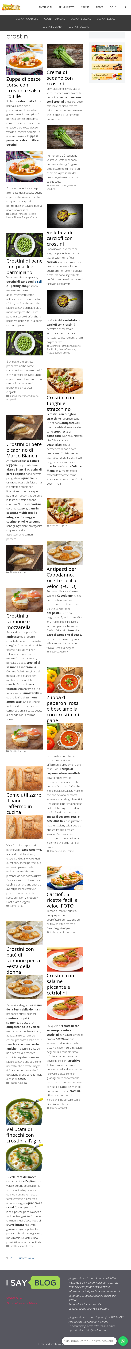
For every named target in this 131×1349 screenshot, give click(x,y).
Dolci (113, 7)
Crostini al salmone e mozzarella (18, 621)
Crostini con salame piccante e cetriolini (60, 984)
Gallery (64, 651)
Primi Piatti (66, 7)
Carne (85, 7)
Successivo (26, 1258)
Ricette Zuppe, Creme (26, 217)
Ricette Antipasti (59, 525)
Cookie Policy (14, 1297)
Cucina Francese (18, 213)
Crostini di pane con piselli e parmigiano (24, 266)
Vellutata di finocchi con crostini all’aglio (24, 1135)
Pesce (99, 7)
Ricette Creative (58, 185)
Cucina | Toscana (79, 26)
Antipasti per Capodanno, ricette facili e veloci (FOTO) (62, 577)
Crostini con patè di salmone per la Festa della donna (23, 960)
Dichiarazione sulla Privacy (21, 1303)
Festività (54, 651)
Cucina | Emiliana (81, 18)
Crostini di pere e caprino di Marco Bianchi (24, 450)
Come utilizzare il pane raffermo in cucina (23, 803)
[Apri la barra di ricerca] (124, 7)
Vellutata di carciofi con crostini (60, 238)
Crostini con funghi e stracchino (60, 403)
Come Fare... (16, 905)
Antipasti (45, 7)
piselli (38, 281)
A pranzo (55, 345)
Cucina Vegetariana (20, 395)
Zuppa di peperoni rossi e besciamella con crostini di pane (63, 708)
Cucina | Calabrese (27, 18)
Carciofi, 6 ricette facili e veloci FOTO (62, 900)
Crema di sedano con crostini (60, 78)
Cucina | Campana (54, 18)
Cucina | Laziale (106, 18)
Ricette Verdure (66, 349)
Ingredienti (66, 345)
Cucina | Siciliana (52, 26)
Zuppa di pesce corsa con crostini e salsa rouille (23, 87)
